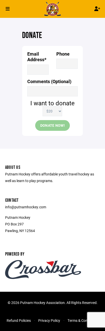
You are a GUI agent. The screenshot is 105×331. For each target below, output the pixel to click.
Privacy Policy (49, 320)
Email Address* (36, 56)
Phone (63, 54)
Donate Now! (52, 125)
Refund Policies (19, 320)
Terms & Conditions (83, 320)
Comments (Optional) (49, 81)
